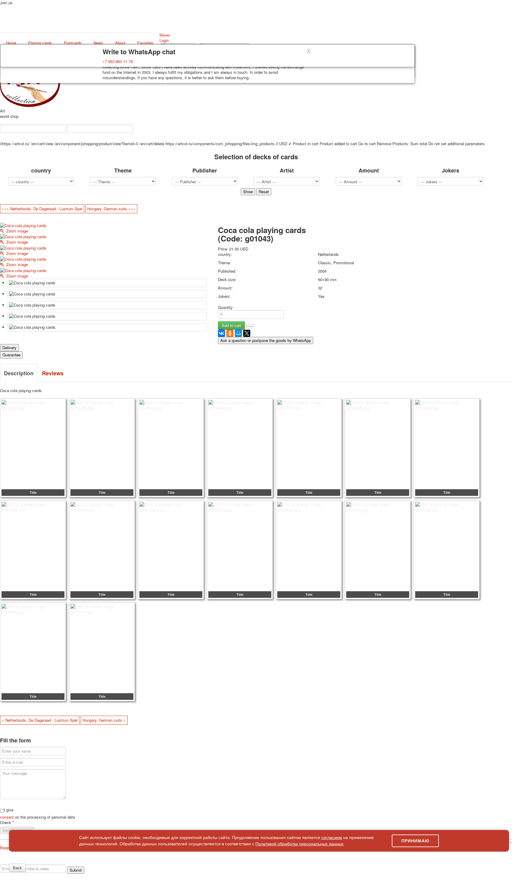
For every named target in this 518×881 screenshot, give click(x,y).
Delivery (9, 347)
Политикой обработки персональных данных (299, 843)
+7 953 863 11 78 (118, 61)
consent (7, 817)
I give (8, 810)
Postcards (73, 43)
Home (11, 43)
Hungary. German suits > (104, 720)
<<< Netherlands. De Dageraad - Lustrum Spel (42, 208)
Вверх (5, 847)
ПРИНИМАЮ (415, 840)
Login (164, 40)
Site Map (461, 862)
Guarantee (11, 355)
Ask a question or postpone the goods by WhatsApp (265, 340)
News (98, 43)
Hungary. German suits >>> (111, 208)
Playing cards (40, 43)
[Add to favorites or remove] (250, 325)
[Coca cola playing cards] (107, 283)
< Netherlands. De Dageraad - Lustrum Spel (40, 720)
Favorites (145, 43)
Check (7, 822)
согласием (331, 837)
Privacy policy (28, 862)
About (120, 43)
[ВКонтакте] (221, 333)
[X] (246, 333)
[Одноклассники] (230, 333)
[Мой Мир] (238, 333)
